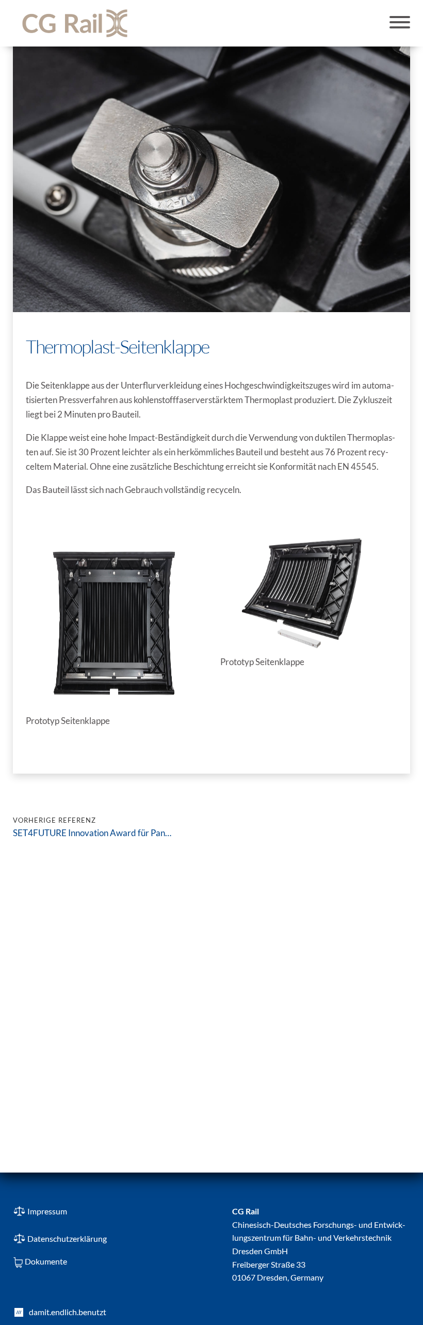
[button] (399, 23)
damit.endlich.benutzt (67, 1312)
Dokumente (46, 1261)
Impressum (47, 1211)
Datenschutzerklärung (67, 1238)
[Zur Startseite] (75, 23)
